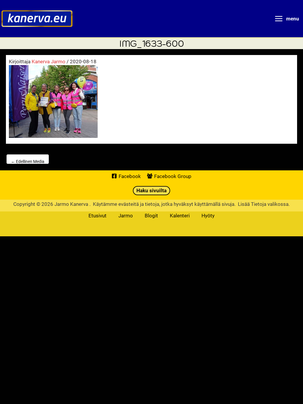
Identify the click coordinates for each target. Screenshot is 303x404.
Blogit (151, 215)
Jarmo (125, 215)
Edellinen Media (27, 161)
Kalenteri (180, 215)
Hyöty (208, 215)
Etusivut (97, 215)
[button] (151, 190)
